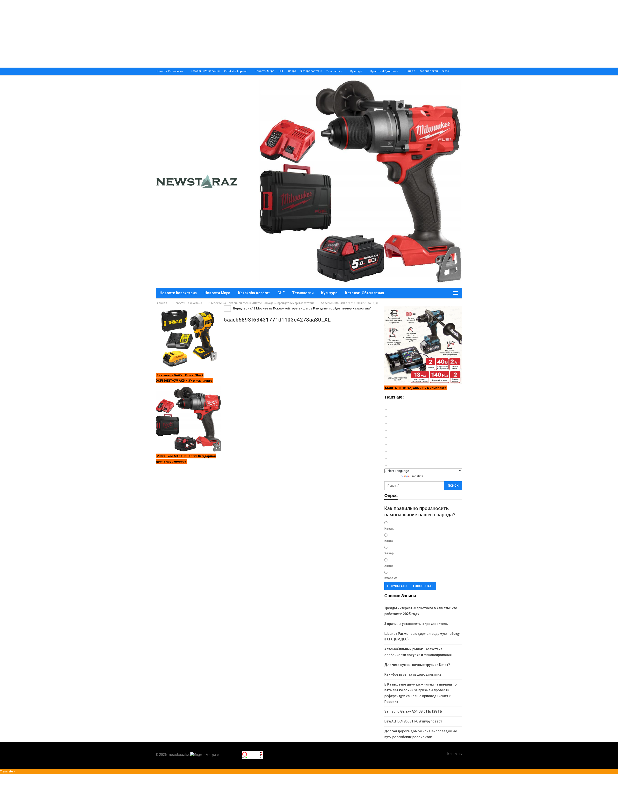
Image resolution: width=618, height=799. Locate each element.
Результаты (397, 586)
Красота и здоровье (384, 71)
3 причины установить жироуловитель (416, 624)
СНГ (281, 71)
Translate (416, 476)
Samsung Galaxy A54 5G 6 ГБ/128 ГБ (413, 711)
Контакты (454, 754)
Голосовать (423, 586)
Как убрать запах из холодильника (413, 674)
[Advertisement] (145, 34)
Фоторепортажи (311, 71)
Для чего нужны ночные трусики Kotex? (417, 665)
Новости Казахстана (169, 71)
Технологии (334, 71)
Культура (356, 71)
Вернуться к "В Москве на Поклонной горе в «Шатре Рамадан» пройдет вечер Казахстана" (301, 308)
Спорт (292, 71)
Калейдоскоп (429, 71)
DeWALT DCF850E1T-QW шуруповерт (413, 721)
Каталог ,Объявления (205, 71)
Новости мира (264, 71)
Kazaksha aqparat (235, 71)
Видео (411, 71)
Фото (445, 71)
